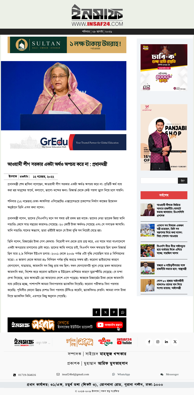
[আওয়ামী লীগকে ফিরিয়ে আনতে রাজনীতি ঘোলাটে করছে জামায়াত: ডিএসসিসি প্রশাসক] (148, 209)
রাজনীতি (24, 176)
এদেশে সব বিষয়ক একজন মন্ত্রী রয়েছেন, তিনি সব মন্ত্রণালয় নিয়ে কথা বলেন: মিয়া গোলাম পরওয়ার (170, 231)
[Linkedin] (166, 342)
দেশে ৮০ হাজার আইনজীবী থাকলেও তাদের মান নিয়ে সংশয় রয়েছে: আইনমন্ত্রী (170, 284)
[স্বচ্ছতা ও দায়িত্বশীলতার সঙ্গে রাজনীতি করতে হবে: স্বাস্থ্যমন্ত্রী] (148, 268)
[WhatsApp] (122, 312)
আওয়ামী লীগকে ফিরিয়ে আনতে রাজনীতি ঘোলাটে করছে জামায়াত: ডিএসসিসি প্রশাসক (170, 210)
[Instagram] (158, 342)
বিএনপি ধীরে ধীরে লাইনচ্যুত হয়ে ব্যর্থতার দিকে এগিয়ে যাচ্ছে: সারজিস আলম (171, 249)
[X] (105, 312)
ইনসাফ (13, 177)
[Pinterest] (114, 312)
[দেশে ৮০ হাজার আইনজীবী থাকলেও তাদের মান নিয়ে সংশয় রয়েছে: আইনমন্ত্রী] (148, 285)
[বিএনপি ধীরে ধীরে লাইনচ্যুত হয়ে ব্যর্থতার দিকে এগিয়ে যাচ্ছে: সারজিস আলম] (148, 250)
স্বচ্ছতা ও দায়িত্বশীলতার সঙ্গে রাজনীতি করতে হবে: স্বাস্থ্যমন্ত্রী (171, 267)
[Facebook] (96, 312)
